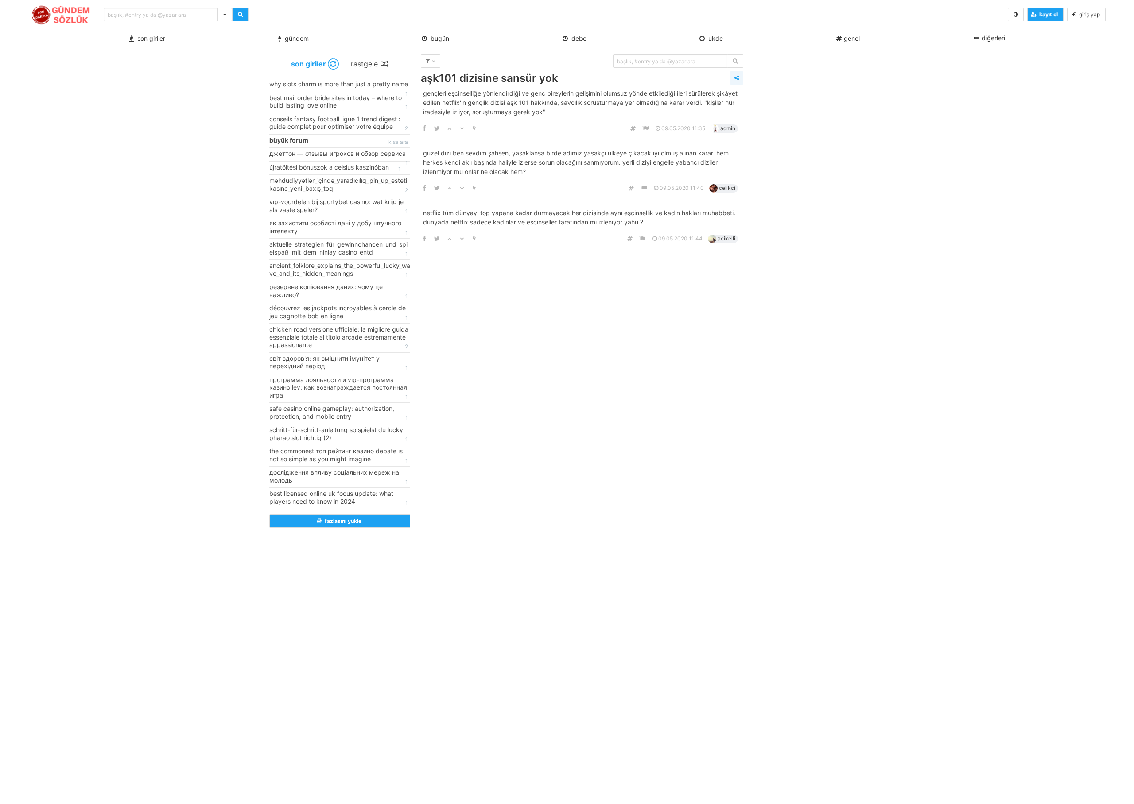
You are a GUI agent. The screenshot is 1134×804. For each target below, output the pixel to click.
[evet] (735, 61)
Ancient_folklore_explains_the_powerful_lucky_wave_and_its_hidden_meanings (339, 270)
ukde (714, 38)
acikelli (726, 238)
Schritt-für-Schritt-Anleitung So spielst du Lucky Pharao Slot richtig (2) (338, 434)
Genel (851, 38)
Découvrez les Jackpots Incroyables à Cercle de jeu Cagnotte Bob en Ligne (338, 312)
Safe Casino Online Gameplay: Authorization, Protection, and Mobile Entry (338, 413)
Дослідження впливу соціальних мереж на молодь (338, 476)
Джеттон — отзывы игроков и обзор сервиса (338, 155)
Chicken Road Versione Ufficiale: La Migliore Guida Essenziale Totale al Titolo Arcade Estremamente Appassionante (338, 337)
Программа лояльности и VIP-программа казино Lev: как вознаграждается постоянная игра (338, 388)
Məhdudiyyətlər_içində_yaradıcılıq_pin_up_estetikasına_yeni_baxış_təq (338, 185)
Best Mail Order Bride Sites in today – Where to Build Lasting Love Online (338, 102)
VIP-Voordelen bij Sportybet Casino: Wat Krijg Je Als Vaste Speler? (338, 206)
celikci (727, 188)
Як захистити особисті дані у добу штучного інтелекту (338, 227)
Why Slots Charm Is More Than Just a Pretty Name (338, 86)
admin (727, 128)
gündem (295, 38)
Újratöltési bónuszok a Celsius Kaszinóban (335, 167)
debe (577, 38)
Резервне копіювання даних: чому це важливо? (338, 291)
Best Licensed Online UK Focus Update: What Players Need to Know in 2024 (338, 498)
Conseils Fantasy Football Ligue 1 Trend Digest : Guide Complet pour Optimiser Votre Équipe (338, 123)
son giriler (149, 38)
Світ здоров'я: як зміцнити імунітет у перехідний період (338, 363)
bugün (438, 38)
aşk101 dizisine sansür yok (489, 78)
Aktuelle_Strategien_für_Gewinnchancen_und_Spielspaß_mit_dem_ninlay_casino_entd (338, 248)
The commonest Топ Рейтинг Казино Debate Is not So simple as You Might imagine (338, 455)
